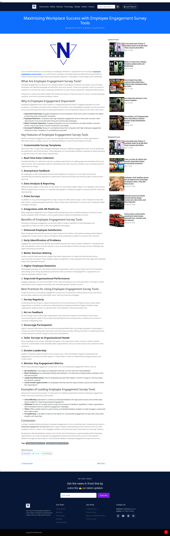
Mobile (52, 7)
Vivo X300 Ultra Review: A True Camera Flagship (135, 99)
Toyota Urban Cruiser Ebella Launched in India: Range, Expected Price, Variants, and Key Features (135, 217)
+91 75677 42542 (125, 511)
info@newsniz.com (126, 509)
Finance (91, 7)
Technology (68, 7)
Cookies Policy (91, 509)
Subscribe (103, 495)
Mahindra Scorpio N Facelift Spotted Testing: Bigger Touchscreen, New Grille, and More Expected (135, 199)
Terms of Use (91, 519)
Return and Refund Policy (95, 516)
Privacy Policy (91, 512)
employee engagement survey (35, 443)
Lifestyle (77, 7)
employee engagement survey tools (57, 443)
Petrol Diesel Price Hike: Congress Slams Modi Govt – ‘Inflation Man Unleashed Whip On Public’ (135, 83)
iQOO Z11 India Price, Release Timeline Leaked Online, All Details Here (135, 64)
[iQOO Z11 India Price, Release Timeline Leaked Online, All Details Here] (116, 68)
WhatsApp (47, 453)
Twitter (37, 453)
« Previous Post (27, 463)
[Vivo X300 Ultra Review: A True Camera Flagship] (116, 104)
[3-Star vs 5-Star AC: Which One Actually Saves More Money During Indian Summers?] (116, 165)
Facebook (26, 453)
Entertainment (61, 522)
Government (44, 7)
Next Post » (101, 463)
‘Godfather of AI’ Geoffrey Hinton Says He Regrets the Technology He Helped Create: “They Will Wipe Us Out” (136, 180)
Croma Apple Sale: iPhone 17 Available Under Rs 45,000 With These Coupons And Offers (135, 45)
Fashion (84, 7)
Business (59, 7)
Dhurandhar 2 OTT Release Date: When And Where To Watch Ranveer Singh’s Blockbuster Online (136, 119)
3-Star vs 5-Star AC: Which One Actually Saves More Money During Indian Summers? (135, 161)
